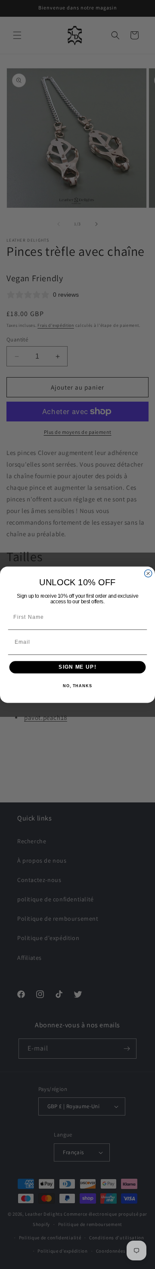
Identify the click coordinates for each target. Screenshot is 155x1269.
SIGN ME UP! (77, 667)
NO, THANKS (77, 685)
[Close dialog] (148, 573)
